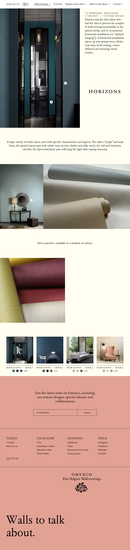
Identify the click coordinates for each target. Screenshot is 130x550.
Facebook (102, 446)
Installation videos (46, 446)
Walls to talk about (98, 4)
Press (70, 446)
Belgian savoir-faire (74, 4)
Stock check (43, 453)
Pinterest (102, 449)
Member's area (44, 449)
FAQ (39, 442)
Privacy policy (73, 453)
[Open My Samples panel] (25, 4)
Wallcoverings (41, 4)
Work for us (12, 446)
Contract (57, 4)
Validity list (72, 442)
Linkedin (102, 453)
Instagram (103, 442)
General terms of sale (77, 449)
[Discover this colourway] (51, 102)
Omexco (13, 4)
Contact (117, 4)
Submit (87, 412)
